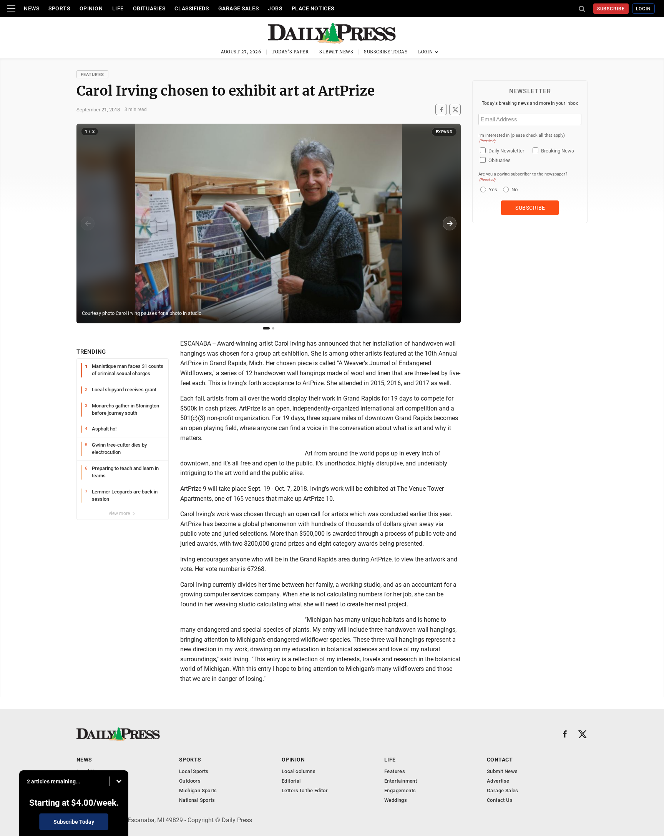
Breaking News (557, 151)
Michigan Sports (198, 790)
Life (118, 8)
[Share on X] (455, 109)
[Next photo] (449, 223)
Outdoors (190, 781)
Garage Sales (238, 8)
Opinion (91, 8)
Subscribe (611, 9)
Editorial (291, 781)
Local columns (298, 771)
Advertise (498, 781)
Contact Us (500, 800)
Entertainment (400, 781)
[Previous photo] (88, 223)
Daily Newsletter (506, 151)
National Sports (197, 800)
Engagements (400, 790)
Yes (492, 189)
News (31, 8)
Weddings (395, 800)
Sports (59, 8)
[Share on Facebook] (441, 109)
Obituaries (149, 8)
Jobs (275, 8)
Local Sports (194, 771)
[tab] (266, 328)
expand (444, 131)
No (514, 189)
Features (92, 74)
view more (120, 513)
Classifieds (191, 8)
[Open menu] (11, 8)
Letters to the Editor (305, 790)
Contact (500, 760)
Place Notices (313, 8)
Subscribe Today (385, 52)
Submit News (336, 52)
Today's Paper (290, 52)
